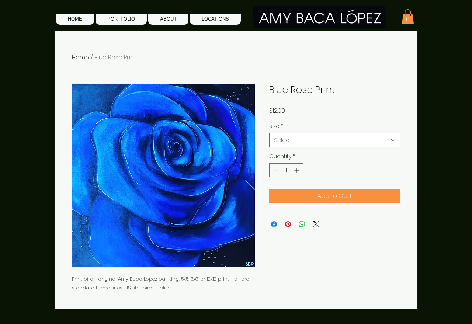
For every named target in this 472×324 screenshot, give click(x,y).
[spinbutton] (286, 170)
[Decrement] (275, 170)
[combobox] (334, 140)
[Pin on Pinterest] (288, 224)
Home (80, 57)
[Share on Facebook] (274, 224)
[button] (121, 19)
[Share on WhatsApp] (302, 224)
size (276, 126)
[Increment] (297, 170)
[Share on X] (316, 224)
